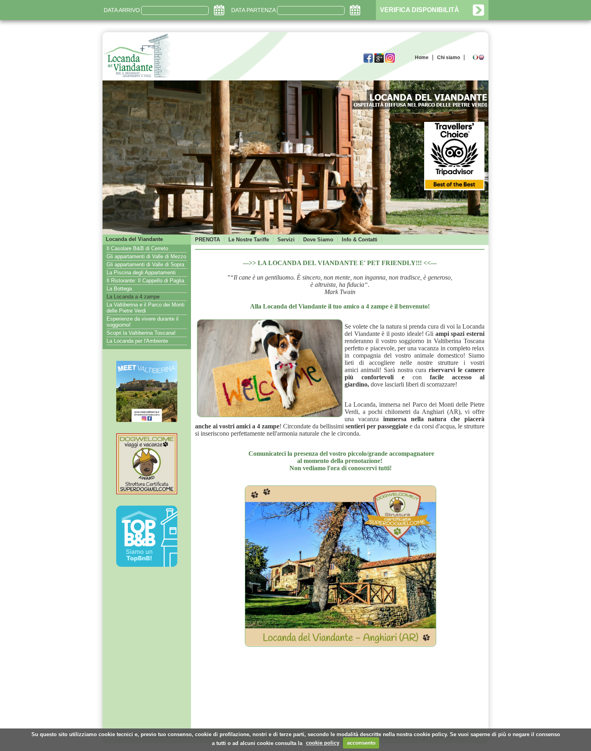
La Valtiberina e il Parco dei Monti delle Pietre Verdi (146, 308)
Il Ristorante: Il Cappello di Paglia (145, 281)
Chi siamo (448, 57)
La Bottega (119, 289)
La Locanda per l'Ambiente (137, 341)
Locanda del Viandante (134, 239)
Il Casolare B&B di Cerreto (137, 248)
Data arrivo (122, 10)
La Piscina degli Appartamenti (141, 273)
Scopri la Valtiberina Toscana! (141, 333)
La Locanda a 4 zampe (133, 297)
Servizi (286, 240)
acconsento (361, 743)
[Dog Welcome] (146, 493)
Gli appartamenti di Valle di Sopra (145, 264)
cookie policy (322, 743)
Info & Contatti (360, 240)
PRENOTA (207, 240)
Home (422, 57)
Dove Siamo (318, 240)
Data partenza (253, 10)
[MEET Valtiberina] (146, 420)
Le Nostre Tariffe (248, 240)
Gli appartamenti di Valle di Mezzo (146, 256)
